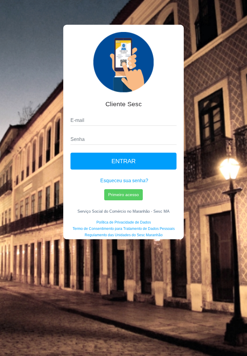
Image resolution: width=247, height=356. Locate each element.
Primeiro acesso (123, 194)
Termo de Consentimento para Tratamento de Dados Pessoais (124, 229)
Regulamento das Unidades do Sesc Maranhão (124, 235)
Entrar (123, 161)
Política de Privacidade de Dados (123, 222)
